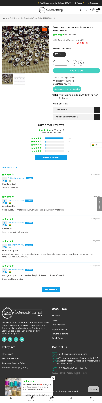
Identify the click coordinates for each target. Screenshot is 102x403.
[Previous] (6, 49)
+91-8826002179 (64, 368)
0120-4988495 (80, 368)
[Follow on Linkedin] (16, 339)
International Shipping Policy (15, 367)
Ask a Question (60, 103)
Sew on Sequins (72, 89)
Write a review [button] (51, 157)
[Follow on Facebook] (4, 339)
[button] (59, 34)
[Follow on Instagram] (10, 339)
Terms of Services (10, 358)
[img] (8, 174)
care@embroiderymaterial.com (72, 354)
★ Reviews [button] (99, 204)
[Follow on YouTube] (22, 339)
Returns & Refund (60, 334)
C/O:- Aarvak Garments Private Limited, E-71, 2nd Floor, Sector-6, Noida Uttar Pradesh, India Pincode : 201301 (78, 361)
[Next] (44, 49)
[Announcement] (52, 3)
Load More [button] (51, 289)
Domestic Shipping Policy (13, 363)
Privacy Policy (58, 325)
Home (4, 18)
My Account (7, 354)
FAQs (54, 320)
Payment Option (59, 329)
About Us (56, 316)
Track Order (57, 338)
